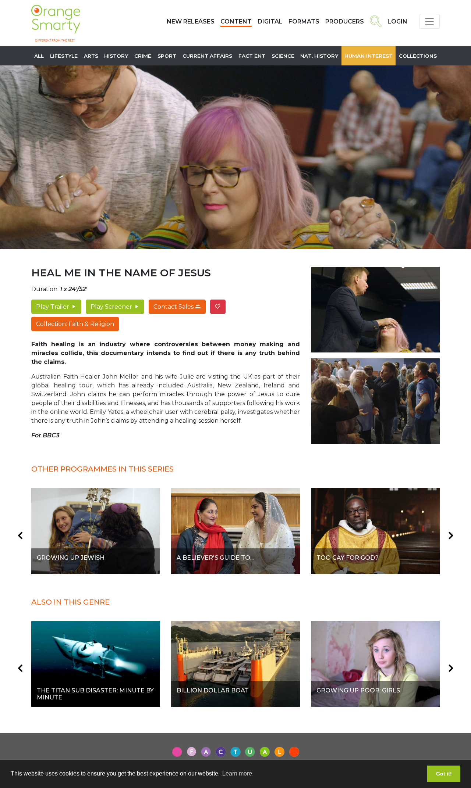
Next (450, 535)
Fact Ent (251, 56)
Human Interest (368, 56)
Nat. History (319, 56)
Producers (344, 21)
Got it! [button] (444, 774)
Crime (142, 56)
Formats (303, 21)
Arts (91, 56)
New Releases (191, 21)
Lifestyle (64, 56)
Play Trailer (53, 306)
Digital (270, 21)
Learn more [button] (237, 773)
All (39, 56)
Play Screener (112, 306)
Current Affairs (207, 56)
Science (283, 56)
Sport (166, 56)
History (116, 56)
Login (397, 21)
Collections (418, 56)
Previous (20, 535)
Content (236, 21)
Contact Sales (174, 306)
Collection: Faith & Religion (75, 323)
